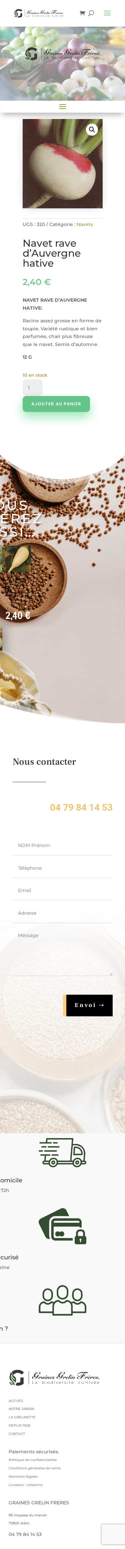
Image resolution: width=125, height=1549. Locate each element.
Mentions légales (23, 1476)
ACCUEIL (16, 1401)
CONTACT (17, 1434)
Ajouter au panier (56, 404)
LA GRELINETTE (22, 1417)
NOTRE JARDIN (21, 1409)
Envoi (86, 1005)
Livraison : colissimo (26, 1485)
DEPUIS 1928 (19, 1425)
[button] (92, 130)
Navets (85, 224)
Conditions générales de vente (35, 1468)
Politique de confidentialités (33, 1460)
